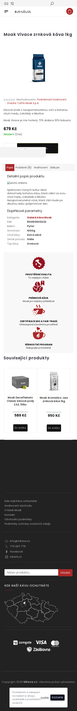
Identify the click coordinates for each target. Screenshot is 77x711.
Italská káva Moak (39, 217)
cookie (45, 697)
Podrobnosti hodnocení (51, 99)
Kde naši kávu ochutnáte (20, 501)
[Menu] (6, 10)
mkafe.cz (16, 557)
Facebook (16, 551)
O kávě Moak (12, 510)
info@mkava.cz (20, 541)
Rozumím (57, 697)
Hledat (65, 573)
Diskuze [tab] (54, 167)
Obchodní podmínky (18, 519)
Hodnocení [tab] (41, 167)
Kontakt (9, 515)
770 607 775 (18, 546)
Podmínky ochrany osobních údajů (27, 524)
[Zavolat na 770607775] (15, 3)
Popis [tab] (10, 167)
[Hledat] (52, 3)
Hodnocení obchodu (18, 505)
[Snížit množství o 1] (25, 152)
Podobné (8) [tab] (24, 167)
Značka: (23, 103)
